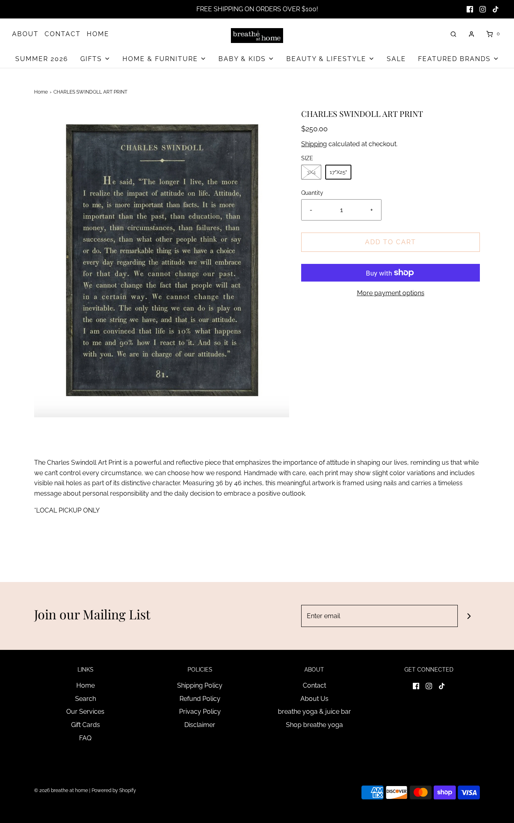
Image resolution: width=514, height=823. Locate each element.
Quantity (312, 192)
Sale (396, 59)
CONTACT (63, 34)
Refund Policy (199, 699)
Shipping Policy (199, 685)
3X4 (311, 172)
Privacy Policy (200, 711)
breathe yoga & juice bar (314, 711)
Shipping (314, 144)
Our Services (85, 711)
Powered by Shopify (114, 790)
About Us (314, 699)
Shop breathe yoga (314, 725)
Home (41, 92)
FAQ (85, 738)
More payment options (390, 293)
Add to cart (390, 242)
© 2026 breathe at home (61, 790)
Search (85, 699)
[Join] (469, 616)
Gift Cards (85, 725)
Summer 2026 (41, 59)
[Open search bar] (453, 34)
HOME (98, 34)
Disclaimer (199, 725)
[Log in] (471, 34)
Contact (314, 685)
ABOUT (25, 34)
